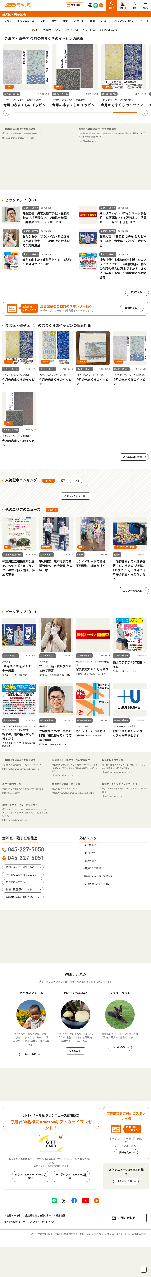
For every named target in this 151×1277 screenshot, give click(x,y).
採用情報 (60, 1215)
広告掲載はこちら (15, 882)
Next (145, 113)
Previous (6, 113)
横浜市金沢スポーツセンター (99, 876)
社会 (54, 21)
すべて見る (136, 292)
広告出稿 (75, 5)
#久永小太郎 (89, 29)
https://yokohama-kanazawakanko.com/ (18, 138)
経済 (103, 21)
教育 (65, 21)
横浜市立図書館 (92, 868)
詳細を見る (131, 308)
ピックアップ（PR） (123, 21)
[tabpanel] (26, 76)
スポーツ (79, 21)
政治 (92, 21)
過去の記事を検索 (132, 457)
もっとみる (30, 1054)
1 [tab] (26, 112)
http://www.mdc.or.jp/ (112, 796)
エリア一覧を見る (132, 590)
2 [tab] (50, 112)
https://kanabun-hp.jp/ (87, 141)
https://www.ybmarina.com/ (15, 820)
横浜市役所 (90, 860)
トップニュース (26, 21)
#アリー (58, 29)
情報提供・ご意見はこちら (20, 867)
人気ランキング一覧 (74, 496)
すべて (7, 21)
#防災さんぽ (73, 29)
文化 (43, 21)
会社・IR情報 (13, 1215)
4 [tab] (100, 112)
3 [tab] (75, 112)
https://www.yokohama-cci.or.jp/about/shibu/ (73, 793)
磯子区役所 (90, 853)
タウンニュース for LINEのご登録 (30, 1176)
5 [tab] (125, 112)
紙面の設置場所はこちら (19, 889)
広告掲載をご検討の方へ (38, 1215)
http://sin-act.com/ (11, 793)
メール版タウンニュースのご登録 (70, 1176)
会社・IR (123, 8)
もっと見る (75, 457)
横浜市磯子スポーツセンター (99, 883)
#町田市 (46, 29)
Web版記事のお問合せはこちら (22, 897)
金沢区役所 (90, 845)
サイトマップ (48, 1222)
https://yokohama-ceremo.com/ (117, 772)
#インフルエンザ (109, 29)
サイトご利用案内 (31, 1222)
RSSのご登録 (125, 1181)
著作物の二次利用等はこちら (21, 874)
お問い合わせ (127, 1218)
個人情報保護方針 (12, 1222)
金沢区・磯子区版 (14, 14)
